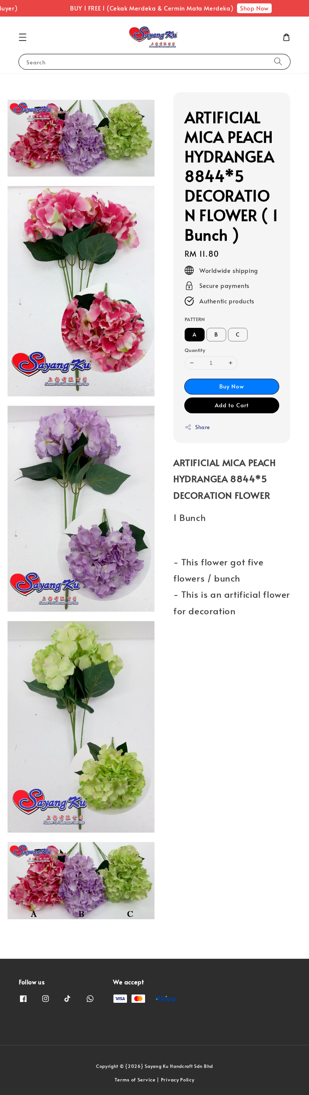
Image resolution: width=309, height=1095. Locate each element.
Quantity (195, 350)
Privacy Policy (177, 1079)
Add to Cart (232, 405)
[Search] (278, 61)
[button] (22, 37)
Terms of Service (135, 1079)
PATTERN (195, 319)
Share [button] (202, 427)
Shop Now (247, 8)
